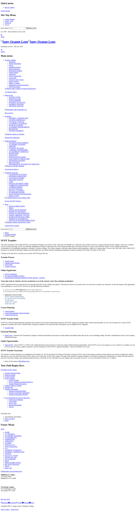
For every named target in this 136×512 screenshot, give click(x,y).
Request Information (15, 405)
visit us (11, 65)
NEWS (11, 208)
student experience (10, 141)
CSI (6, 448)
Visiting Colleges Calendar (13, 385)
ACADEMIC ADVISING (17, 144)
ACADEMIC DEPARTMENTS (19, 127)
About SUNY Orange (12, 225)
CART (11, 181)
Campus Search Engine (12, 263)
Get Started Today (11, 92)
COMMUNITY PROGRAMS (18, 185)
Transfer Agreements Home (17, 391)
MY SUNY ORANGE (12, 464)
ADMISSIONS (10, 439)
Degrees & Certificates (12, 137)
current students (10, 19)
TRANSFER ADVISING (17, 160)
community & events (11, 173)
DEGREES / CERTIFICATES (18, 118)
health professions (14, 69)
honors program (14, 81)
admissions (12, 62)
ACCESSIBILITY (11, 438)
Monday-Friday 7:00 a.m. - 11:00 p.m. (8, 482)
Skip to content (9, 7)
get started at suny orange (9, 370)
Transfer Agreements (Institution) (19, 393)
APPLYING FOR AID (16, 106)
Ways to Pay (9, 113)
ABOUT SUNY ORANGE (17, 210)
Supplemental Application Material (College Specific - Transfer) (25, 278)
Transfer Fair (9, 387)
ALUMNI (8, 443)
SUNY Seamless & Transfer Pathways (21, 382)
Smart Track (8, 335)
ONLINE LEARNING (16, 130)
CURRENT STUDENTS (13, 450)
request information (15, 63)
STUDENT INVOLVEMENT (18, 143)
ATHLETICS (13, 155)
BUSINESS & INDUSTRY (18, 176)
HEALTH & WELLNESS (17, 157)
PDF (20, 361)
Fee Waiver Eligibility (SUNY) (14, 276)
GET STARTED (10, 459)
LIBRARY (12, 146)
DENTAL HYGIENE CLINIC (19, 183)
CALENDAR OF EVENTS (18, 174)
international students (15, 71)
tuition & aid (9, 95)
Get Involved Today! (12, 169)
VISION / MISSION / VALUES (19, 215)
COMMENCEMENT (16, 187)
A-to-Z (7, 24)
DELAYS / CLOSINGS (16, 190)
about (6, 204)
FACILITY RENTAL (16, 189)
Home (7, 233)
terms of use (15, 509)
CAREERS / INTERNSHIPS (18, 150)
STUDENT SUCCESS (16, 148)
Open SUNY (9, 345)
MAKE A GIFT (14, 196)
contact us (8, 23)
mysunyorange (5, 11)
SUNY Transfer (10, 378)
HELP (7, 461)
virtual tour (12, 74)
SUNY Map (8, 265)
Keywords (4, 28)
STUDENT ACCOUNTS (17, 102)
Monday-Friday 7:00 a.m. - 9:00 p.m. (7, 494)
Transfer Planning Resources (18, 384)
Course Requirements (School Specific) (17, 313)
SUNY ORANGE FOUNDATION (20, 194)
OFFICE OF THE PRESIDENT (19, 213)
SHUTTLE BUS (14, 162)
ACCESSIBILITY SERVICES (19, 152)
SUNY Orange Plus (15, 76)
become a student (10, 60)
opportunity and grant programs (19, 85)
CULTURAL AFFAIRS (16, 178)
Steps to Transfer (10, 375)
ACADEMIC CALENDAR (18, 123)
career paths (12, 78)
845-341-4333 (5, 499)
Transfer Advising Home (12, 373)
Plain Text (26, 361)
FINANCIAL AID (15, 99)
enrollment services (15, 67)
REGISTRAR (13, 129)
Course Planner (9, 311)
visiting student (13, 72)
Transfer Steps (9, 261)
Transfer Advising (10, 234)
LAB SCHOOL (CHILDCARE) (19, 159)
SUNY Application (11, 274)
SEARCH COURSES (16, 125)
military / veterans (14, 83)
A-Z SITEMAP (10, 434)
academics (8, 116)
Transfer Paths (9, 328)
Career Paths (13, 401)
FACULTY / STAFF (11, 455)
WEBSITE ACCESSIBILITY (18, 219)
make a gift (8, 468)
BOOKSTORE (14, 153)
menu (2, 37)
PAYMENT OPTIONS (16, 104)
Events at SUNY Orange (13, 201)
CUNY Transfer (10, 377)
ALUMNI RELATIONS (16, 192)
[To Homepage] (68, 42)
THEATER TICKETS (16, 180)
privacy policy (5, 509)
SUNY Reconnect (14, 87)
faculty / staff (9, 21)
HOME (7, 432)
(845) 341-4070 (10, 419)
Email (6, 420)
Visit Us (11, 407)
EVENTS (8, 454)
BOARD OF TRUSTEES (17, 211)
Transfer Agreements (11, 389)
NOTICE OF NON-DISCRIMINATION (22, 220)
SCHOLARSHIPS (15, 101)
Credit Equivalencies (11, 315)
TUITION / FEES (14, 97)
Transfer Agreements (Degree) (18, 394)
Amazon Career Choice (16, 80)
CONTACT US (10, 445)
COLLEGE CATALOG (16, 122)
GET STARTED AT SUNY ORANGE (17, 398)
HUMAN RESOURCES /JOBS (19, 217)
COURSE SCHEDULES (17, 120)
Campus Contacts (10, 266)
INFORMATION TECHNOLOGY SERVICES (24, 164)
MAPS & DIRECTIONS (17, 206)
